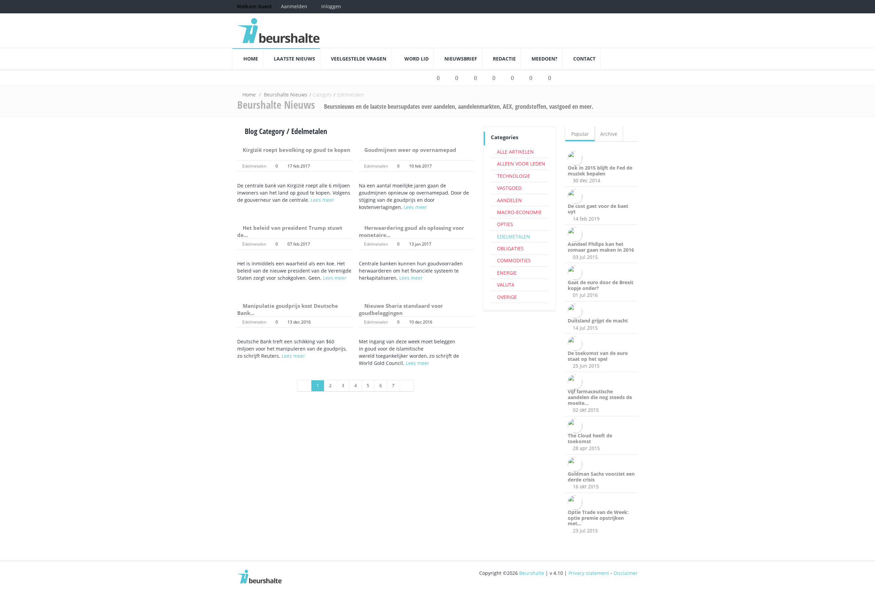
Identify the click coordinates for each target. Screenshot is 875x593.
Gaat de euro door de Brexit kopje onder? (600, 285)
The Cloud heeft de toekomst (590, 438)
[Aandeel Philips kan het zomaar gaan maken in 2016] (576, 233)
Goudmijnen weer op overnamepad (410, 150)
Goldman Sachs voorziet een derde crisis (601, 477)
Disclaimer (626, 573)
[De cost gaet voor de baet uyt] (576, 195)
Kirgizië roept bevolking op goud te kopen (296, 150)
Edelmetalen (254, 166)
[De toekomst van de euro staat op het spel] (576, 343)
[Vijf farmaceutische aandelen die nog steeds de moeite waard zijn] (576, 381)
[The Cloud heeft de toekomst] (576, 425)
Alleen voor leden (521, 163)
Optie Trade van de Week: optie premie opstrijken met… (598, 518)
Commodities (514, 260)
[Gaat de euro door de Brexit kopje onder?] (576, 272)
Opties (505, 224)
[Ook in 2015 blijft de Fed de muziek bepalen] (576, 157)
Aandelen (509, 200)
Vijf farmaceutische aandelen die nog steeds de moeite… (600, 397)
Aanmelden (294, 6)
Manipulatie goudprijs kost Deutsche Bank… (287, 309)
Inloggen (330, 6)
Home (249, 94)
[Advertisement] (519, 420)
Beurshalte (531, 573)
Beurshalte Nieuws (285, 94)
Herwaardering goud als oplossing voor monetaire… (411, 231)
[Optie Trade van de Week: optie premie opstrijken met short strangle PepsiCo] (576, 501)
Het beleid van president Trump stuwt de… (289, 231)
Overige (507, 297)
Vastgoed (509, 188)
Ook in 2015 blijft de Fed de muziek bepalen (600, 170)
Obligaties (510, 248)
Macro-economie (519, 212)
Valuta (505, 284)
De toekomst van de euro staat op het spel (598, 356)
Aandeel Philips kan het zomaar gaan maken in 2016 (601, 247)
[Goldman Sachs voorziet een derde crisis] (576, 463)
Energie (507, 272)
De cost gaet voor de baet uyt (598, 209)
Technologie (513, 176)
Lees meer (322, 200)
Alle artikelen (515, 151)
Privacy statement (588, 573)
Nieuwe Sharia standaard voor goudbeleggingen (401, 309)
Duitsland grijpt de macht (598, 320)
